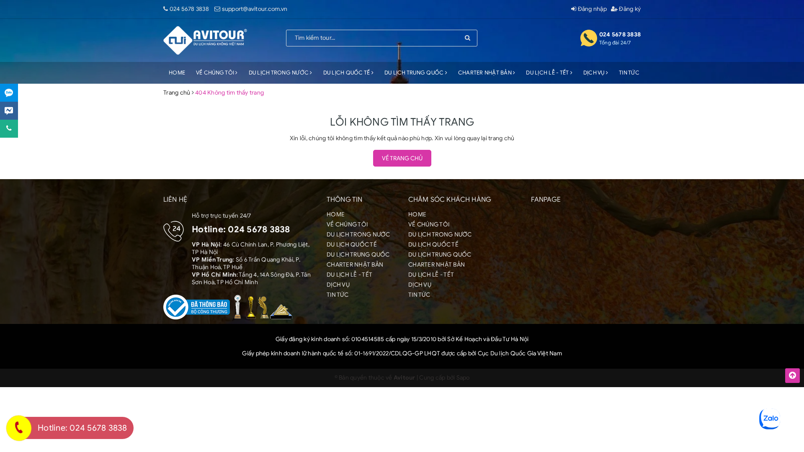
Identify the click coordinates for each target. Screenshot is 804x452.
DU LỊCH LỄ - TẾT (548, 72)
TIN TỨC (629, 72)
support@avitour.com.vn (255, 9)
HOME (177, 72)
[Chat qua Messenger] (9, 111)
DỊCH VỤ (594, 72)
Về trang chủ (402, 158)
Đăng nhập (591, 9)
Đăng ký (629, 9)
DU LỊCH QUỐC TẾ (347, 72)
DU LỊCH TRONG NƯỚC (279, 72)
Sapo (463, 377)
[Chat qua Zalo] (9, 93)
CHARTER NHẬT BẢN (485, 72)
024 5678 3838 (189, 9)
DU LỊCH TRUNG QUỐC (414, 72)
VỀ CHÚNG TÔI (215, 72)
